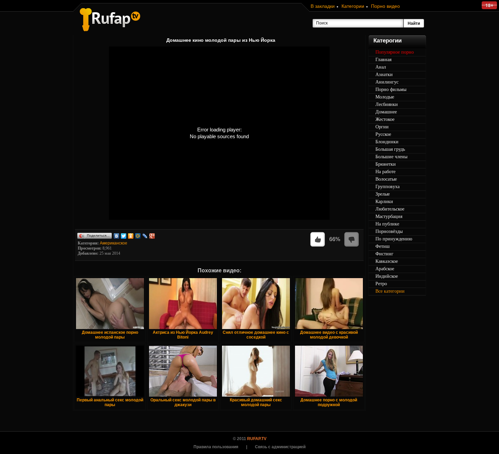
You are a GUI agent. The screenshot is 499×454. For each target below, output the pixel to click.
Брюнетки (385, 164)
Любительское (389, 209)
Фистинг (384, 253)
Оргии (382, 126)
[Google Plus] (152, 236)
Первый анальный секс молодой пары (110, 402)
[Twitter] (123, 236)
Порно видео (385, 6)
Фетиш (382, 246)
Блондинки (387, 141)
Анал (380, 67)
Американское (113, 243)
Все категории (390, 291)
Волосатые (386, 179)
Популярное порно (394, 52)
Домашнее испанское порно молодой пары (110, 335)
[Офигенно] (317, 239)
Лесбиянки (386, 104)
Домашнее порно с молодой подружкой (328, 402)
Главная (383, 59)
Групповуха (387, 186)
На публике (387, 223)
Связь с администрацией (280, 446)
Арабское (384, 268)
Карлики (384, 201)
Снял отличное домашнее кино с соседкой (256, 335)
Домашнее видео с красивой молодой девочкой (329, 335)
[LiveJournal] (145, 236)
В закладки (323, 6)
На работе (385, 171)
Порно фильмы (390, 89)
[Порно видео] (110, 19)
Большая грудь (390, 149)
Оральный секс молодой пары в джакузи (183, 402)
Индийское (386, 276)
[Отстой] (351, 239)
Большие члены (391, 156)
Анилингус (387, 82)
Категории (352, 6)
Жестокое (384, 119)
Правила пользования (215, 446)
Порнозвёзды (389, 231)
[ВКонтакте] (116, 236)
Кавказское (386, 261)
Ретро (381, 283)
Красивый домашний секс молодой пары (256, 402)
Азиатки (384, 74)
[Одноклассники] (130, 236)
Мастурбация (388, 216)
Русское (383, 134)
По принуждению (393, 238)
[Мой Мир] (138, 236)
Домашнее (386, 111)
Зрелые (382, 194)
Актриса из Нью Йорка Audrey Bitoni (183, 335)
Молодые (384, 96)
